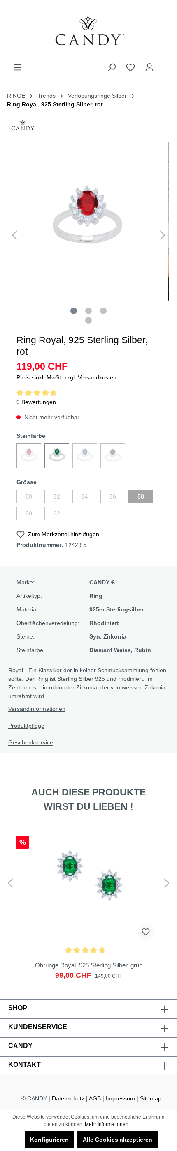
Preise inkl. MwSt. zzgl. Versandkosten (66, 377)
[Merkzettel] (130, 67)
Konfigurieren (49, 1139)
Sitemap (150, 1098)
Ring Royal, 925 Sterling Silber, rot (55, 104)
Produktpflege (26, 725)
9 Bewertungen (36, 402)
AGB (95, 1098)
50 (29, 496)
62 (57, 513)
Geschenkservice (30, 742)
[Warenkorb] (164, 64)
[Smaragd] (56, 455)
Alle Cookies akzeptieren (117, 1139)
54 (85, 496)
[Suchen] (111, 67)
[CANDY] (22, 127)
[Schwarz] (112, 455)
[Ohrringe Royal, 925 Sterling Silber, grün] (88, 905)
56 (112, 496)
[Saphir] (84, 455)
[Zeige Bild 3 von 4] (103, 311)
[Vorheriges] (14, 235)
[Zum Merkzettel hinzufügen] (145, 932)
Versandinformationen (36, 708)
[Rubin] (28, 455)
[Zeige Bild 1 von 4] (73, 311)
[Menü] (17, 67)
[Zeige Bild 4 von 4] (88, 320)
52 (57, 496)
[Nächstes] (162, 235)
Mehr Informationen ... (109, 1124)
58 (140, 496)
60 (29, 513)
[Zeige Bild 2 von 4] (88, 311)
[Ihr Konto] (149, 67)
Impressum (120, 1098)
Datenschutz (68, 1098)
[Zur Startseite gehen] (88, 31)
